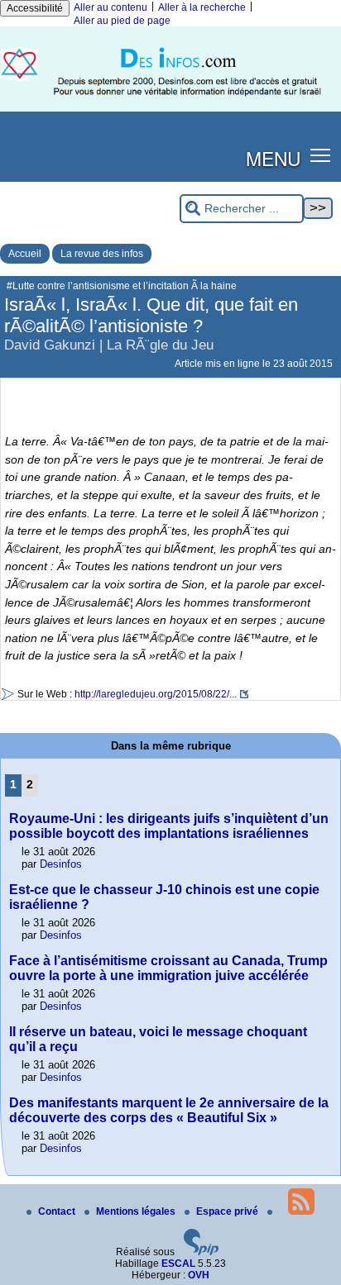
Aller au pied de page (122, 20)
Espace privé (228, 1211)
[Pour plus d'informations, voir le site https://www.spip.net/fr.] (201, 1252)
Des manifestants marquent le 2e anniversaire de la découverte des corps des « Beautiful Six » (169, 1110)
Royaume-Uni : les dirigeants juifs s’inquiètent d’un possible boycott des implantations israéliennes (169, 825)
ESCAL (178, 1263)
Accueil (24, 253)
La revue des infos (101, 253)
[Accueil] (170, 108)
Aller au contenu (110, 7)
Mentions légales (137, 1211)
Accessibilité (35, 8)
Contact (58, 1211)
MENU (273, 158)
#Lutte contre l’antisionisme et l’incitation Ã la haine (122, 286)
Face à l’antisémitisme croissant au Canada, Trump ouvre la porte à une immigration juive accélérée (168, 968)
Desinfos (61, 864)
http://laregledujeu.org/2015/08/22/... (155, 694)
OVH (198, 1275)
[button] (321, 155)
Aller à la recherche (202, 7)
